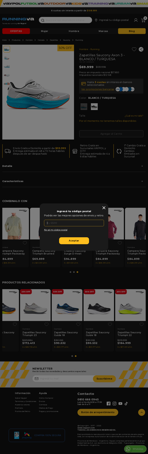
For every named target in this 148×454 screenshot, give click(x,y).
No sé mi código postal (55, 230)
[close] (103, 207)
